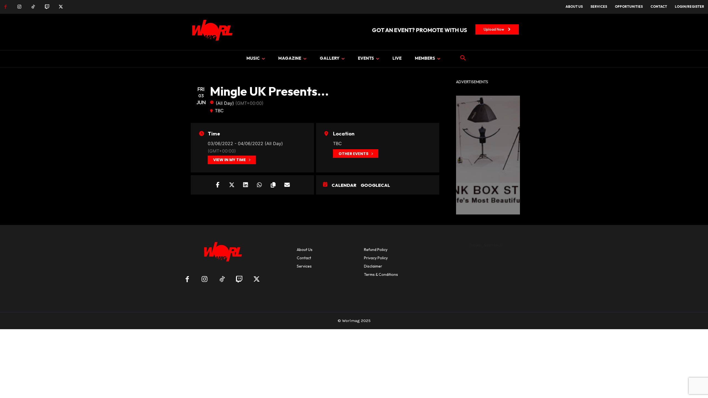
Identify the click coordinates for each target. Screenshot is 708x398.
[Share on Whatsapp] (259, 185)
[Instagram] (19, 6)
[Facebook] (5, 6)
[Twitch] (47, 6)
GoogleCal (375, 185)
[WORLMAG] (222, 254)
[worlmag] (211, 32)
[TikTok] (33, 6)
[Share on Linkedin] (246, 185)
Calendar (344, 185)
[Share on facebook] (218, 185)
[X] (60, 6)
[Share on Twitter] (232, 185)
